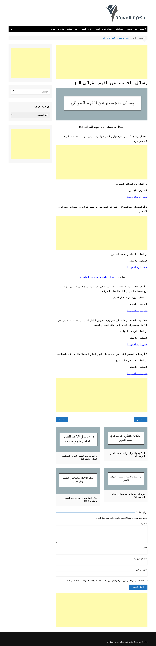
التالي (63, 419)
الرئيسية (143, 29)
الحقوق (83, 29)
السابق (139, 419)
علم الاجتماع (107, 29)
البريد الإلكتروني (140, 558)
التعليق (144, 524)
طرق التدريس (131, 29)
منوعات (61, 29)
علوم (90, 29)
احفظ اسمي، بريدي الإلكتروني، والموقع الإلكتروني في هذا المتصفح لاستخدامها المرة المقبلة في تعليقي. (104, 580)
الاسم (144, 547)
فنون (53, 29)
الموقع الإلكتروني (140, 569)
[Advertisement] (101, 62)
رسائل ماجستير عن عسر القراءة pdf (96, 277)
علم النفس (119, 29)
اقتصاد (97, 29)
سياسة (69, 29)
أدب (76, 29)
